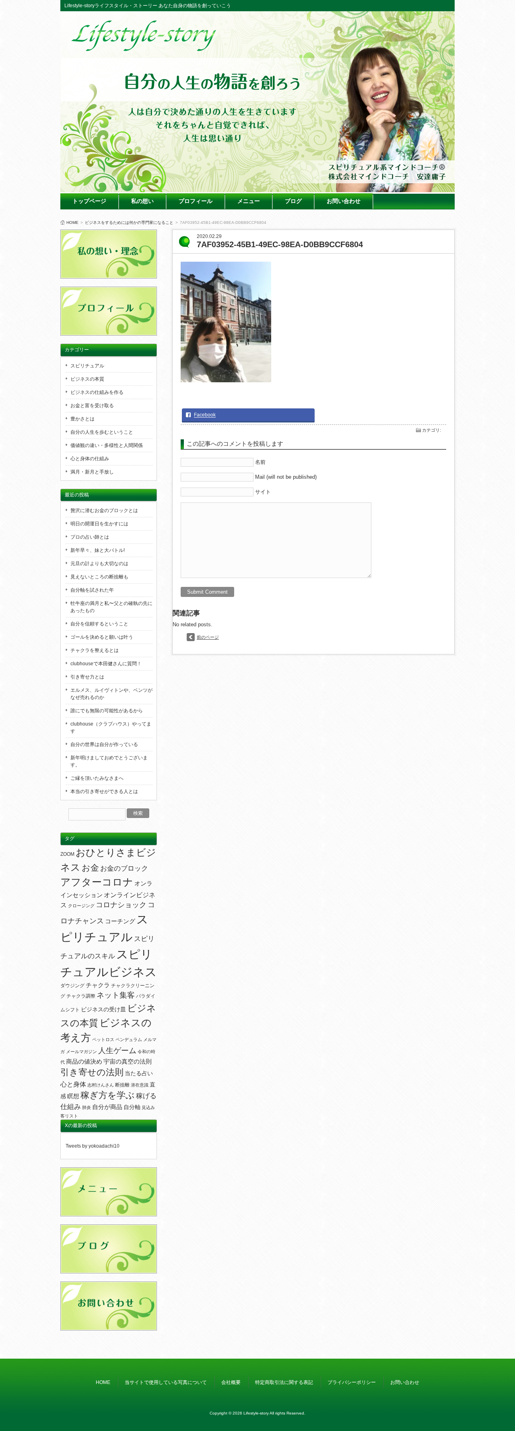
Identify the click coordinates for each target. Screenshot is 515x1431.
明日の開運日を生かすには (99, 524)
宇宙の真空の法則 (127, 1061)
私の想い (142, 201)
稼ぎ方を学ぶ (107, 1095)
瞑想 (73, 1096)
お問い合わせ (343, 201)
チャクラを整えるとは (94, 650)
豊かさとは (82, 419)
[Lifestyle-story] (144, 48)
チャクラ (98, 985)
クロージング (81, 905)
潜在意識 (139, 1084)
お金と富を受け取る (92, 405)
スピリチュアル (87, 366)
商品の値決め (84, 1061)
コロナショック (121, 905)
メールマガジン (81, 1051)
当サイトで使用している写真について (166, 1382)
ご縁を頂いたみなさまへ (97, 778)
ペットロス (103, 1039)
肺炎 (86, 1107)
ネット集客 (116, 995)
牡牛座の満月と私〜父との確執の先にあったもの (111, 607)
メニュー (248, 201)
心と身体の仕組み (89, 458)
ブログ (293, 201)
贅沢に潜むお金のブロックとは (104, 510)
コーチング (120, 921)
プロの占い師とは (89, 537)
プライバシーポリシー (352, 1382)
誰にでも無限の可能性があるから (106, 710)
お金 (90, 867)
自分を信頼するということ (99, 624)
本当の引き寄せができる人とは (104, 791)
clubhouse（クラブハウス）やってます (110, 727)
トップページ (89, 201)
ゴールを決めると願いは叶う (101, 637)
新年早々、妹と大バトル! (97, 550)
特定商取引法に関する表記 (284, 1382)
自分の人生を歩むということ (101, 432)
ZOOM (67, 854)
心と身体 (73, 1084)
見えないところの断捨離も (99, 577)
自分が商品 (107, 1107)
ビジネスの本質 (87, 379)
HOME (72, 222)
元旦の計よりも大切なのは (99, 563)
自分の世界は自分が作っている (104, 744)
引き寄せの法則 (92, 1072)
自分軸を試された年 (92, 590)
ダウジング (72, 985)
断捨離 (122, 1085)
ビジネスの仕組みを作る (97, 392)
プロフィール (195, 201)
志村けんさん (100, 1084)
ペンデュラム (128, 1039)
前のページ (208, 637)
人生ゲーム (117, 1050)
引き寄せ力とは (87, 677)
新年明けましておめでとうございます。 (109, 761)
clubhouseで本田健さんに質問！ (106, 663)
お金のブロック (124, 868)
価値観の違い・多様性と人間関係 (106, 445)
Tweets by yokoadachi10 (92, 1146)
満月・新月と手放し (92, 472)
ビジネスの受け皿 (103, 1010)
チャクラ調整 (80, 996)
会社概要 (231, 1382)
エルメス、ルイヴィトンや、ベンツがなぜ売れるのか (111, 693)
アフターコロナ (96, 882)
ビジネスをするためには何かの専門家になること (129, 222)
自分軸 (132, 1107)
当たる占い (139, 1073)
